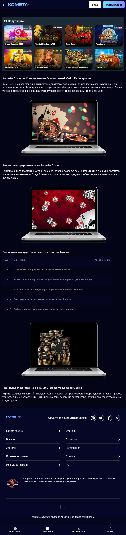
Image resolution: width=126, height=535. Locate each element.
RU (67, 464)
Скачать (70, 456)
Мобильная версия (17, 464)
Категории (47, 532)
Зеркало (11, 447)
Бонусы (10, 439)
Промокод (71, 439)
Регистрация (114, 4)
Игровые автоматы (17, 456)
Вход (95, 4)
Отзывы (70, 430)
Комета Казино (14, 430)
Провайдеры (15, 532)
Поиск (110, 532)
